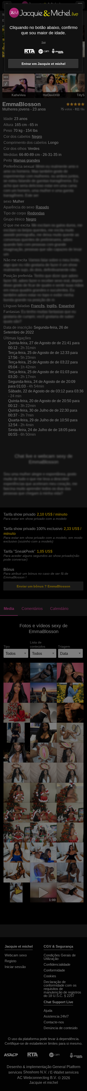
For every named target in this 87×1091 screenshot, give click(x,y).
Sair (44, 42)
